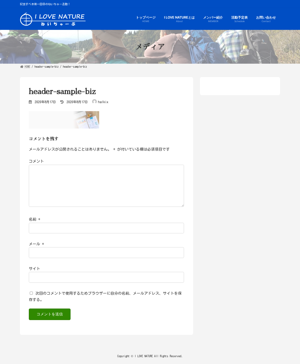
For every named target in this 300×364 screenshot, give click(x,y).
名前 (34, 219)
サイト (34, 268)
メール (36, 244)
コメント (36, 161)
